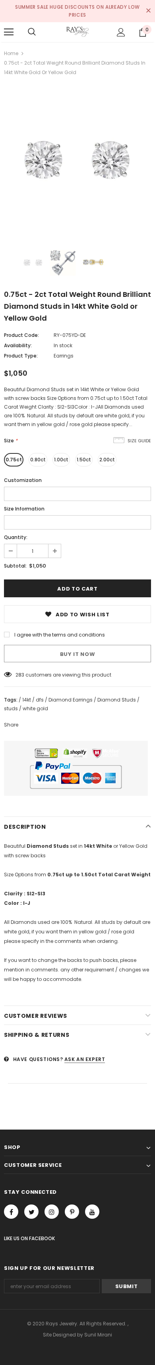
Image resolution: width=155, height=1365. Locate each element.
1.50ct (84, 459)
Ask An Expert (84, 1059)
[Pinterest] (72, 1211)
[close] (148, 11)
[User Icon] (121, 32)
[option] (77, 161)
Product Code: (21, 335)
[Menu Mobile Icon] (9, 32)
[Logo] (77, 32)
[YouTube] (92, 1211)
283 (19, 674)
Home (11, 53)
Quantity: (15, 537)
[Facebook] (11, 1211)
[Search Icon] (32, 32)
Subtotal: (15, 565)
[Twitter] (31, 1211)
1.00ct (61, 459)
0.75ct (14, 459)
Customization (23, 480)
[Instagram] (52, 1211)
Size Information (24, 508)
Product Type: (21, 355)
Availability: (18, 345)
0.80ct (38, 459)
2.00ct (107, 459)
